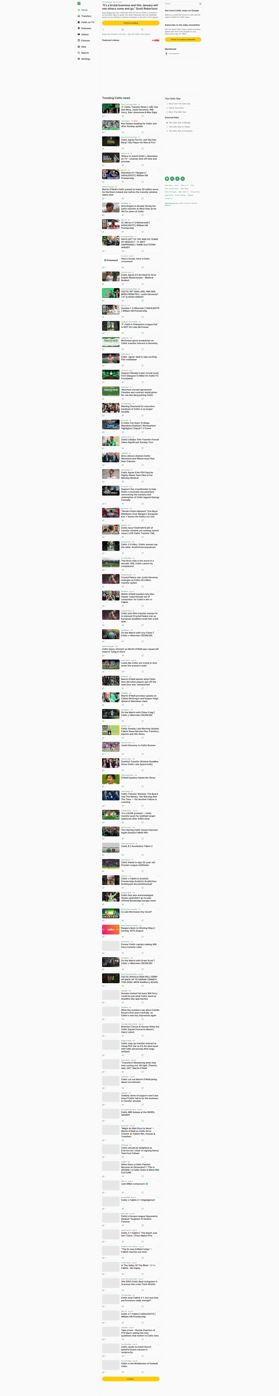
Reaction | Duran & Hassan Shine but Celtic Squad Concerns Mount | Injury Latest (140, 1029)
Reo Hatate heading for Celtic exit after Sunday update (139, 125)
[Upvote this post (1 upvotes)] (103, 116)
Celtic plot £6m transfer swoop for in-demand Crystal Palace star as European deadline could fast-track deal (139, 617)
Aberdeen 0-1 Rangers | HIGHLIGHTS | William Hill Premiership (134, 175)
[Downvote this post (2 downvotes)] (123, 267)
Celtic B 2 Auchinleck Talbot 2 (136, 846)
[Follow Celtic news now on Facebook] (177, 179)
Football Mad (125, 1197)
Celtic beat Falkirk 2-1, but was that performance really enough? (139, 1299)
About (177, 185)
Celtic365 (124, 453)
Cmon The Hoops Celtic (129, 104)
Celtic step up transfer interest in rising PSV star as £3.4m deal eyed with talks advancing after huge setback (139, 1047)
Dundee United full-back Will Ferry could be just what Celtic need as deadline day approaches (139, 996)
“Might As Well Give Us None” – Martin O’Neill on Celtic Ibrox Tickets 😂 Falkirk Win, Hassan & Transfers (138, 1132)
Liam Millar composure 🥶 (134, 1184)
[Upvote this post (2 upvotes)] (103, 251)
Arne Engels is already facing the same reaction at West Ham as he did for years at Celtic (138, 209)
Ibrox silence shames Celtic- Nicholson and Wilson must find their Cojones (137, 459)
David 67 (124, 726)
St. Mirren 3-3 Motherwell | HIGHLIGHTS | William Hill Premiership (135, 225)
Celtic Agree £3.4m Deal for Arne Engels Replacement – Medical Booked (138, 278)
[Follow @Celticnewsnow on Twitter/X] (172, 179)
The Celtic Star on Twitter (179, 127)
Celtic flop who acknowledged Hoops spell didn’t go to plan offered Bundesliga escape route (138, 898)
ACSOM (123, 1162)
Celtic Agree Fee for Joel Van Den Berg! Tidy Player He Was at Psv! (138, 141)
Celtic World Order (127, 237)
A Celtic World (126, 1263)
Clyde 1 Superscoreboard (129, 925)
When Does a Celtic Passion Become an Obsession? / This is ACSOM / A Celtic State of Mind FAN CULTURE (140, 1168)
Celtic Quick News (127, 775)
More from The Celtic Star (179, 104)
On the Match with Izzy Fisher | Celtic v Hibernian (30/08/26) (137, 634)
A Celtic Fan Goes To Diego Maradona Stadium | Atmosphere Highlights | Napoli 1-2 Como (138, 426)
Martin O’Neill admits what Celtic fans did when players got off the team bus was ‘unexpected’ (138, 682)
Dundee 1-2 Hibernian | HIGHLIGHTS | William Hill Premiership (140, 309)
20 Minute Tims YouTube (129, 322)
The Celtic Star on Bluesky (180, 123)
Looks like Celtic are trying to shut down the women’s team (139, 664)
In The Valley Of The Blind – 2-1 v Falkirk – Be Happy (138, 1266)
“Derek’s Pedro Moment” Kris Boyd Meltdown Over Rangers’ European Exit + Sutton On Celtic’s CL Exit (139, 514)
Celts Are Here (126, 272)
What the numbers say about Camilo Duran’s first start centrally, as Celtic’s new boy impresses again (140, 1013)
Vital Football (125, 470)
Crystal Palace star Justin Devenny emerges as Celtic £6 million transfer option (139, 580)
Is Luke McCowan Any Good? (136, 912)
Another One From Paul (129, 909)
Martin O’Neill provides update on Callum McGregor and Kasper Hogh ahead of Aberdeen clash (139, 698)
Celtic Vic (124, 876)
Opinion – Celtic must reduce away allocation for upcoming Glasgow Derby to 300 (139, 1382)
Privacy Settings (180, 195)
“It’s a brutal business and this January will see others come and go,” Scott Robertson (130, 7)
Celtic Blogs (184, 188)
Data (192, 185)
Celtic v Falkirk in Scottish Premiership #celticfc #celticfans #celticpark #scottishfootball (138, 881)
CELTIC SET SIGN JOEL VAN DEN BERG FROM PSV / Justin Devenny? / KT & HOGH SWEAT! (139, 294)
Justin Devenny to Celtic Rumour (138, 745)
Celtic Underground (127, 843)
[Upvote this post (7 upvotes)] (103, 382)
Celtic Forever (126, 542)
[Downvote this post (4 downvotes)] (123, 504)
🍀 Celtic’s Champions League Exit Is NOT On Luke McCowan (139, 325)
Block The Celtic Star (177, 112)
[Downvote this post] (142, 29)
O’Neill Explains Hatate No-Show (138, 777)
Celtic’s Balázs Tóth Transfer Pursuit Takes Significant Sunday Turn (140, 441)
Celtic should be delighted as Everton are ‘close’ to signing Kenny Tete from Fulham (140, 1151)
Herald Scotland (126, 575)
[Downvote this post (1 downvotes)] (123, 251)
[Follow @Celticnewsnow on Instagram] (183, 179)
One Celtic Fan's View (128, 1109)
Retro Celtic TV (184, 192)
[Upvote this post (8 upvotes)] (103, 1356)
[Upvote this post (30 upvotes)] (103, 504)
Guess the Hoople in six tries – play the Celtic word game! (126, 34)
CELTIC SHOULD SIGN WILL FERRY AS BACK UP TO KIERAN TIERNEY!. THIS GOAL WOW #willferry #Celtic (139, 979)
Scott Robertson (109, 13)
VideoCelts (125, 338)
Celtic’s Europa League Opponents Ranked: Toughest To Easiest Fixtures (139, 1219)
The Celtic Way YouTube (129, 1024)
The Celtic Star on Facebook (180, 131)
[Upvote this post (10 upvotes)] (103, 267)
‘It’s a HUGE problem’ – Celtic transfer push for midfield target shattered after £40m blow (138, 816)
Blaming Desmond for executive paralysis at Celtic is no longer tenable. (138, 409)
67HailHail (124, 203)
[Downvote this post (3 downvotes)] (123, 382)
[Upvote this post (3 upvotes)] (103, 553)
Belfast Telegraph (108, 187)
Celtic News (169, 185)
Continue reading (131, 23)
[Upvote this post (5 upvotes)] (103, 132)
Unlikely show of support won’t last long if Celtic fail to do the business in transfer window (139, 1098)
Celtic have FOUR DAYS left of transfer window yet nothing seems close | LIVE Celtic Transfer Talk (140, 531)
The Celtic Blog (126, 404)
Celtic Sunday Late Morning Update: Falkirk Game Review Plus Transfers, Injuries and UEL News (140, 731)
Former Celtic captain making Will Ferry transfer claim (138, 945)
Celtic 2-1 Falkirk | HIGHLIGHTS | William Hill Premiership (138, 1315)
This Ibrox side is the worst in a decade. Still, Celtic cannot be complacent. (137, 563)
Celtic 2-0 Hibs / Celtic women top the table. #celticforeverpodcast (139, 545)
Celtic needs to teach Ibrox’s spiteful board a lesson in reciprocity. (136, 1350)
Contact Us (168, 198)
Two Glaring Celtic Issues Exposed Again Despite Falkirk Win (139, 831)
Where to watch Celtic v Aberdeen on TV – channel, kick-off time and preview (139, 159)
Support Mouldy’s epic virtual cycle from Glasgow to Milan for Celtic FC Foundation (140, 376)
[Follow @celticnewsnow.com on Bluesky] (167, 179)
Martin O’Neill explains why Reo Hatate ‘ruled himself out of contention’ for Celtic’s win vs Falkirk (137, 598)
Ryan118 (124, 525)
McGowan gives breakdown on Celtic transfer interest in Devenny (139, 342)
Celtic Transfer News (172, 188)
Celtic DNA (124, 1213)
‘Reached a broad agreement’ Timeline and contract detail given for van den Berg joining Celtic (139, 392)
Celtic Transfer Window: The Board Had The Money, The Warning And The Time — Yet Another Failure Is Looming (139, 798)
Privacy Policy (195, 192)
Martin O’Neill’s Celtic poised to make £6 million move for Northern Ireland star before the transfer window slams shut (130, 192)
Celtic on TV (125, 153)
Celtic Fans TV (126, 1230)
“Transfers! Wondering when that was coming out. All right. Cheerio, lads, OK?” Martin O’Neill (139, 1065)
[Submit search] (200, 4)
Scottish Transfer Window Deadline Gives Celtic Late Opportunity (139, 763)
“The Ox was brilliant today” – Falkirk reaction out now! (136, 1250)
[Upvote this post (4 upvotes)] (103, 465)
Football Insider (126, 811)
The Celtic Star (107, 2)
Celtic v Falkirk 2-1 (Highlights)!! (138, 1200)
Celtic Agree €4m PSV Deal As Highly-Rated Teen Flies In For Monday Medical (137, 475)
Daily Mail (124, 991)
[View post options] (158, 104)
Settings (190, 195)
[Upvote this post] (123, 29)
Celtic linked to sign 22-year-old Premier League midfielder (138, 863)
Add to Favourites (176, 108)
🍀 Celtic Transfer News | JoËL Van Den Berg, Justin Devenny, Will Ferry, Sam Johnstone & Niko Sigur (139, 110)
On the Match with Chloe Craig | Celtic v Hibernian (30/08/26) (138, 713)
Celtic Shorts (125, 121)
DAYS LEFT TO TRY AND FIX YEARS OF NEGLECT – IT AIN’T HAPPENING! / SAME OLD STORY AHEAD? (139, 243)
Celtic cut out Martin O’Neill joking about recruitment (139, 1080)
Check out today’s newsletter (183, 39)
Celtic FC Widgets (171, 192)
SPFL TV (124, 170)
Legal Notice (169, 195)
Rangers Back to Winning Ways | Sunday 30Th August (138, 929)
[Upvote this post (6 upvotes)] (103, 1339)
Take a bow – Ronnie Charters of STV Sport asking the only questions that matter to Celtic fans (140, 1333)
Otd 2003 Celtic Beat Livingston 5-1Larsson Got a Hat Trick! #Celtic (139, 1283)
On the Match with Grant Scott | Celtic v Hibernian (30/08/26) (138, 962)
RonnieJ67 (124, 420)
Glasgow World (126, 611)
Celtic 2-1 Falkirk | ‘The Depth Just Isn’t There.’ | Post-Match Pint (139, 1234)
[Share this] (103, 29)
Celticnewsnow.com (171, 203)
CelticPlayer (125, 630)
